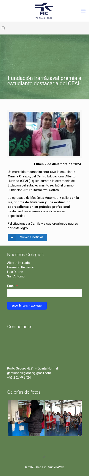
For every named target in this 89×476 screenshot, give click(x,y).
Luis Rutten (15, 272)
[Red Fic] (44, 10)
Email (12, 285)
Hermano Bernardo (20, 267)
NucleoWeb (56, 467)
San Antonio (16, 276)
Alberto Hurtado (18, 263)
